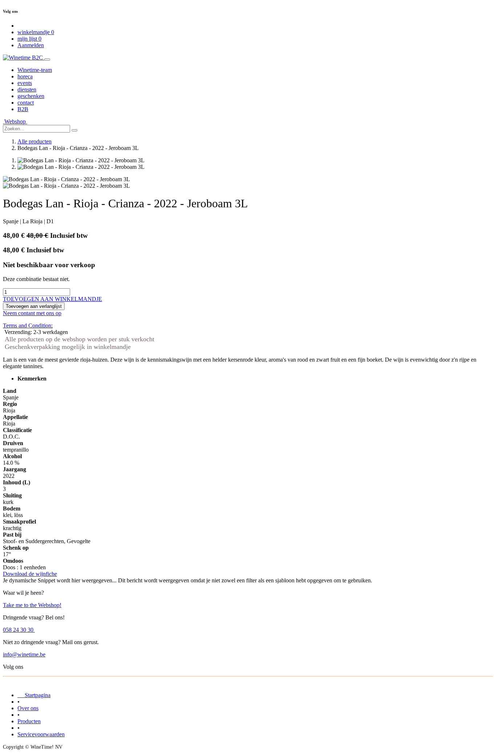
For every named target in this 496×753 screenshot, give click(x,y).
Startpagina (33, 695)
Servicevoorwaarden (41, 734)
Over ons (27, 708)
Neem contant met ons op (32, 313)
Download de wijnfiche (30, 574)
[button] (52, 299)
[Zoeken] (74, 130)
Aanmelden (30, 45)
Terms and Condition (27, 325)
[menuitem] (34, 70)
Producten (29, 721)
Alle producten (34, 141)
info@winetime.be (24, 654)
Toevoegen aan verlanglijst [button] (34, 306)
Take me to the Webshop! (32, 605)
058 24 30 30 (19, 630)
